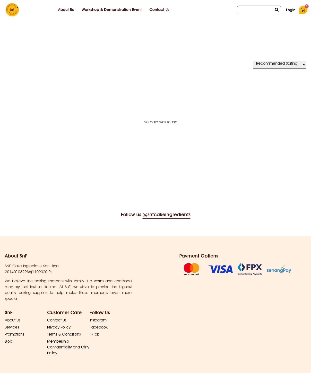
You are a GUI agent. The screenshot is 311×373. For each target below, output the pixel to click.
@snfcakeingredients (166, 214)
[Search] (277, 10)
